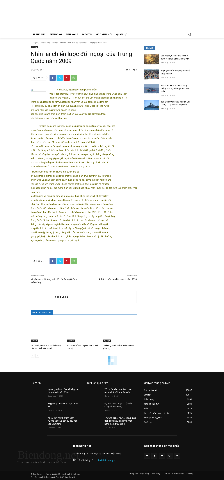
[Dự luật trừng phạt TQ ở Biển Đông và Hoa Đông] (94, 407)
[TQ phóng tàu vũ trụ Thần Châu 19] (38, 407)
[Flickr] (162, 456)
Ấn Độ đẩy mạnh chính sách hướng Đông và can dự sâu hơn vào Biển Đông (62, 421)
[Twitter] (60, 78)
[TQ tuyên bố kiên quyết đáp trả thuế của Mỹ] (83, 330)
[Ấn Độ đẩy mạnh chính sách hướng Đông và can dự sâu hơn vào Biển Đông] (38, 422)
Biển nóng (45, 42)
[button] (189, 34)
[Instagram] (169, 456)
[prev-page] (32, 356)
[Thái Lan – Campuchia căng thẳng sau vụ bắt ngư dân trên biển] (151, 89)
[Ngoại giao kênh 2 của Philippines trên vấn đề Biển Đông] (38, 393)
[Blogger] (147, 456)
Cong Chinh (61, 296)
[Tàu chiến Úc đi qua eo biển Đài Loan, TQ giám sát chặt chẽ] (151, 105)
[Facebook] (53, 78)
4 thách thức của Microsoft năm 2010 (118, 279)
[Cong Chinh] (43, 297)
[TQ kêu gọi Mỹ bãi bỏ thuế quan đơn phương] (120, 330)
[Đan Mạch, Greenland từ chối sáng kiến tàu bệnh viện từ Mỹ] (47, 330)
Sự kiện (55, 42)
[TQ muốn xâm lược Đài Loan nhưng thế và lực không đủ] (94, 393)
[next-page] (37, 356)
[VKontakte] (177, 456)
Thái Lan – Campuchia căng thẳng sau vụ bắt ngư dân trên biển (175, 88)
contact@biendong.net (106, 460)
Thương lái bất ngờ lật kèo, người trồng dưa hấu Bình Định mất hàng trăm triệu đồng (120, 421)
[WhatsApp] (74, 78)
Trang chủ (35, 42)
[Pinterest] (67, 78)
